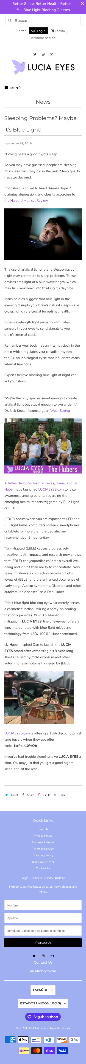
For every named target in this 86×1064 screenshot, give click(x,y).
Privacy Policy (43, 836)
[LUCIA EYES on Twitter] (35, 54)
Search (43, 829)
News (43, 102)
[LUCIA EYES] (42, 68)
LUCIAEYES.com (51, 489)
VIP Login (38, 31)
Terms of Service (43, 849)
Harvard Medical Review (29, 200)
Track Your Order (43, 862)
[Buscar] (9, 20)
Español (41, 990)
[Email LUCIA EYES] (51, 54)
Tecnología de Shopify (56, 1028)
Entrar (21, 31)
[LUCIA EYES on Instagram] (43, 54)
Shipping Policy (43, 855)
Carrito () (61, 31)
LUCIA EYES (34, 1028)
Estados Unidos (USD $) (41, 1003)
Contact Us (43, 868)
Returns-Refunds (43, 842)
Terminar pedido (43, 38)
